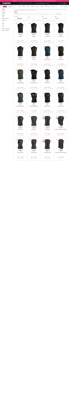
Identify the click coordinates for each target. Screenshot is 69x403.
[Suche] (60, 6)
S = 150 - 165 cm (31, 88)
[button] (25, 42)
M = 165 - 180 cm (22, 42)
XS (58, 135)
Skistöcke (3, 15)
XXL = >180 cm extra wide (59, 65)
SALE (56, 6)
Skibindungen (4, 12)
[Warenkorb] (66, 6)
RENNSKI (24, 6)
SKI (4, 6)
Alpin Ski (3, 10)
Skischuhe (3, 13)
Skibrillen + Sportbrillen (5, 18)
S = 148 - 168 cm (18, 42)
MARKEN (52, 6)
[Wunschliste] (64, 6)
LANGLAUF (37, 6)
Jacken (3, 23)
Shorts (3, 26)
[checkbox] (41, 18)
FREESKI (28, 6)
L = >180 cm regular (50, 65)
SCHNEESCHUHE (47, 6)
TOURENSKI (32, 6)
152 (61, 158)
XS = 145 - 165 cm (45, 42)
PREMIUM (42, 6)
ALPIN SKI (19, 6)
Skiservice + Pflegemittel (5, 30)
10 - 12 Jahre (35, 65)
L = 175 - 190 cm (61, 42)
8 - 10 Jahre (32, 65)
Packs (3, 25)
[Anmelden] (62, 6)
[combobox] (61, 14)
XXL (36, 135)
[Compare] (24, 25)
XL (21, 135)
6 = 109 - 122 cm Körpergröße (20, 65)
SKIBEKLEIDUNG (10, 6)
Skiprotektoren (4, 20)
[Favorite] (24, 23)
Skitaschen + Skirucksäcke (6, 28)
